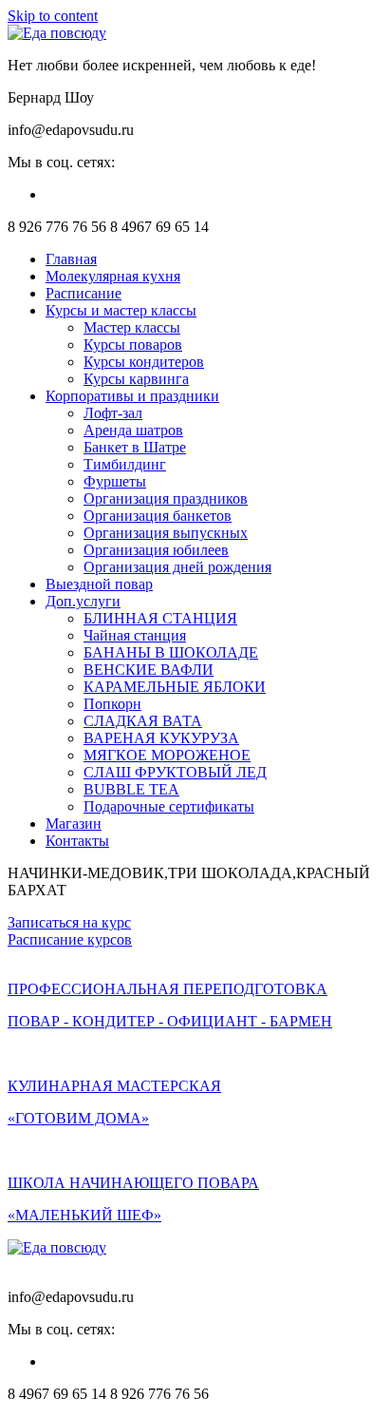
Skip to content (53, 16)
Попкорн (112, 704)
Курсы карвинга (136, 379)
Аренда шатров (133, 430)
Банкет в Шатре (135, 447)
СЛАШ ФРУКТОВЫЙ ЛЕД (175, 772)
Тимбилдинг (125, 464)
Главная (71, 259)
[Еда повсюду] (57, 33)
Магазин (74, 823)
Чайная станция (135, 635)
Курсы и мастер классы (121, 310)
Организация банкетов (158, 516)
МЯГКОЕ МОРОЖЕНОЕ (167, 755)
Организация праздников (166, 498)
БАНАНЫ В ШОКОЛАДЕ (171, 652)
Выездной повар (99, 584)
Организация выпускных (166, 533)
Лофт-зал (113, 413)
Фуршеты (115, 481)
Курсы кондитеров (144, 362)
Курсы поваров (133, 344)
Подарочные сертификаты (169, 806)
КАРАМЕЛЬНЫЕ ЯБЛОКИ (175, 687)
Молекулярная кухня (113, 276)
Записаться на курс (69, 922)
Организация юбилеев (156, 550)
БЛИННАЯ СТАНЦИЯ (160, 618)
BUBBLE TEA (131, 789)
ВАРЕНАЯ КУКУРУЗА (161, 738)
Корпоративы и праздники (132, 396)
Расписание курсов (70, 939)
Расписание (83, 293)
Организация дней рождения (177, 567)
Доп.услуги (83, 601)
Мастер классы (132, 327)
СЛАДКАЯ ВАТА (143, 721)
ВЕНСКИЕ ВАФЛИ (149, 669)
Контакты (77, 841)
